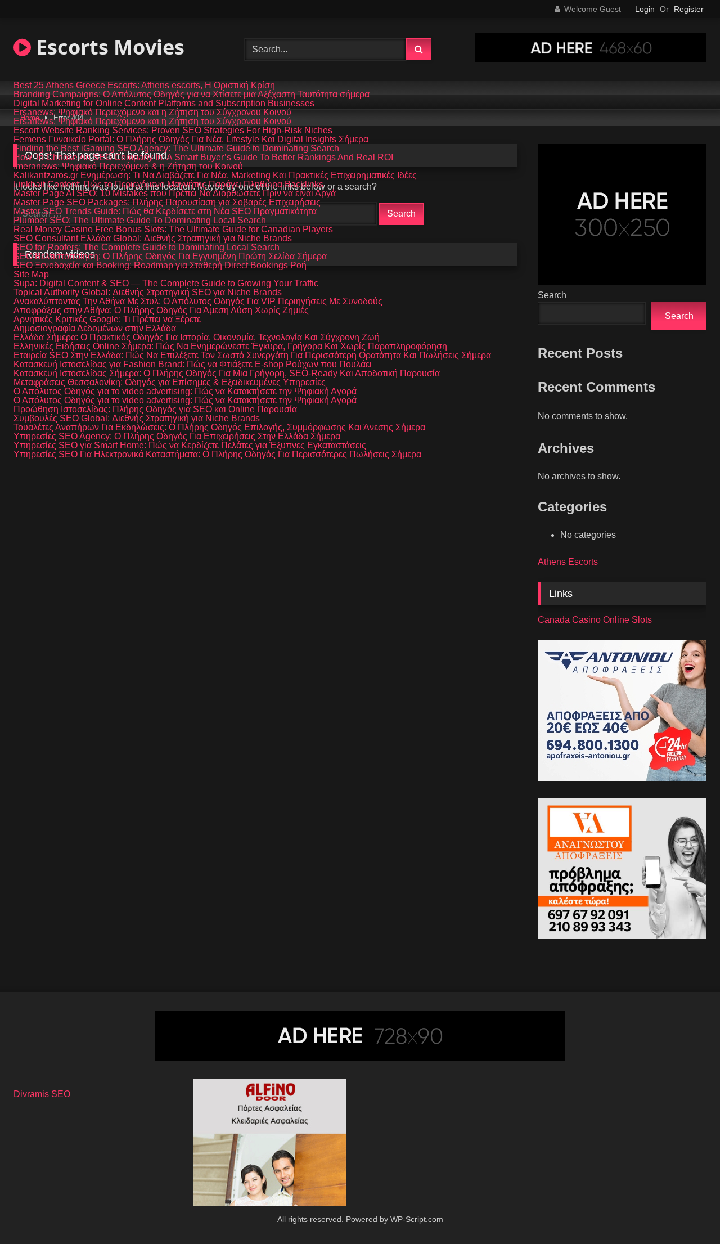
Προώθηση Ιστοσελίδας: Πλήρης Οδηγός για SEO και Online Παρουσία (155, 409)
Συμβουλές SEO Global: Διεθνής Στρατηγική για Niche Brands (137, 418)
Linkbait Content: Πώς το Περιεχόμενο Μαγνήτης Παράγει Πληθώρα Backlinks (168, 184)
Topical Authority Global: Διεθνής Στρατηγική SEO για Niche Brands (148, 292)
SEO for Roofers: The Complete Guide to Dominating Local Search (147, 247)
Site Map (31, 274)
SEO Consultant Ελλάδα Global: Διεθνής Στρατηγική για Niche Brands (153, 238)
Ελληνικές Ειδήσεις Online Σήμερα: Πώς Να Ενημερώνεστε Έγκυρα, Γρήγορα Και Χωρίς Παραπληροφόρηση (230, 346)
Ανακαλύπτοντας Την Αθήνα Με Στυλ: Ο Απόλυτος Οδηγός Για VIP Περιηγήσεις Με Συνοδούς (198, 301)
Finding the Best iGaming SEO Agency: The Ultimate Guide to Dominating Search (176, 148)
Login (645, 9)
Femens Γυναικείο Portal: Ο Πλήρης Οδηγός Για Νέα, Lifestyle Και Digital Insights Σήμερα (191, 139)
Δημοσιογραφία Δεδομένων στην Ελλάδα (95, 328)
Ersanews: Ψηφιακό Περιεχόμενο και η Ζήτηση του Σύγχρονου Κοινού (152, 112)
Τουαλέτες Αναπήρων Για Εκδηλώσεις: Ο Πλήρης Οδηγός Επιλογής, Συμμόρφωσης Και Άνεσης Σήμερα (219, 427)
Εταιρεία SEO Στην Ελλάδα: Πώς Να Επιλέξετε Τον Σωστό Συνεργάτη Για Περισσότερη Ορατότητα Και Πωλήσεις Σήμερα (252, 355)
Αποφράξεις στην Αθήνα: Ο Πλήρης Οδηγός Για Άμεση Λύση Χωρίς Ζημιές (161, 310)
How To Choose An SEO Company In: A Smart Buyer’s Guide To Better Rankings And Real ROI (203, 157)
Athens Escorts (568, 562)
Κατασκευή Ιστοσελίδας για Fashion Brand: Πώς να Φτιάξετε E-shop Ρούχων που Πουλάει (193, 364)
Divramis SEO (42, 1094)
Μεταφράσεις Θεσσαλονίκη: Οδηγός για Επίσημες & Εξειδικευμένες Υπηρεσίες (170, 382)
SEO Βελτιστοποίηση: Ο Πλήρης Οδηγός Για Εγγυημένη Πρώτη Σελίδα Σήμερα (170, 256)
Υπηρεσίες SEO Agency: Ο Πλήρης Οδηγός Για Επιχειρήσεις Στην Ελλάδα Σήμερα (177, 436)
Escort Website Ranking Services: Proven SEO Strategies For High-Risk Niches (173, 130)
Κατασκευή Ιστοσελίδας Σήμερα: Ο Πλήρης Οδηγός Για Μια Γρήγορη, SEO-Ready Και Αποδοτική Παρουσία (227, 373)
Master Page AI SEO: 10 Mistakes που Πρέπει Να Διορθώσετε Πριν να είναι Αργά (175, 193)
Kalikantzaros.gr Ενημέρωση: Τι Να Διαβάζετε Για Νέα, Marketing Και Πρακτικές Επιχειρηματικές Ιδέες (215, 175)
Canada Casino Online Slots (595, 620)
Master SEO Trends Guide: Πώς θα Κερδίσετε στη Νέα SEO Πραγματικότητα (165, 211)
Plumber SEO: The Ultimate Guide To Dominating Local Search (140, 220)
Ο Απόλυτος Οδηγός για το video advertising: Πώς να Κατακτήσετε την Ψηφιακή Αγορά (185, 391)
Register (689, 9)
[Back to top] (685, 1210)
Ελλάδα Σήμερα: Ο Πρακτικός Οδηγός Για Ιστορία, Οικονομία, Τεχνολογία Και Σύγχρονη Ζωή (197, 337)
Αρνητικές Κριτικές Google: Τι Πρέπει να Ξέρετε (107, 319)
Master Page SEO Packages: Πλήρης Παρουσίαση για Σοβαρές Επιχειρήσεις (167, 202)
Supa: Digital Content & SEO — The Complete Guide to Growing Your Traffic (166, 283)
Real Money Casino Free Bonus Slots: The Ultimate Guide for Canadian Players (173, 229)
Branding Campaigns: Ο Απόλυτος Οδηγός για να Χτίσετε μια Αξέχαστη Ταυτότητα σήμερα (192, 94)
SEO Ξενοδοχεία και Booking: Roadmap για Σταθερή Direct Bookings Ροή (160, 265)
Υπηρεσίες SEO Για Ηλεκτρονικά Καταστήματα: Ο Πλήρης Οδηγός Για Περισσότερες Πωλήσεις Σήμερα (217, 454)
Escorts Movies (107, 47)
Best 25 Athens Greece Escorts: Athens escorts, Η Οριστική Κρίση (144, 85)
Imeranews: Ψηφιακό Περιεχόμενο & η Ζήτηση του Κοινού (128, 166)
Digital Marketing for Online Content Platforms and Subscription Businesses (164, 103)
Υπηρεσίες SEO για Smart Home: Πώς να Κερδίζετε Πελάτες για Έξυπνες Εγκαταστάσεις (190, 445)
